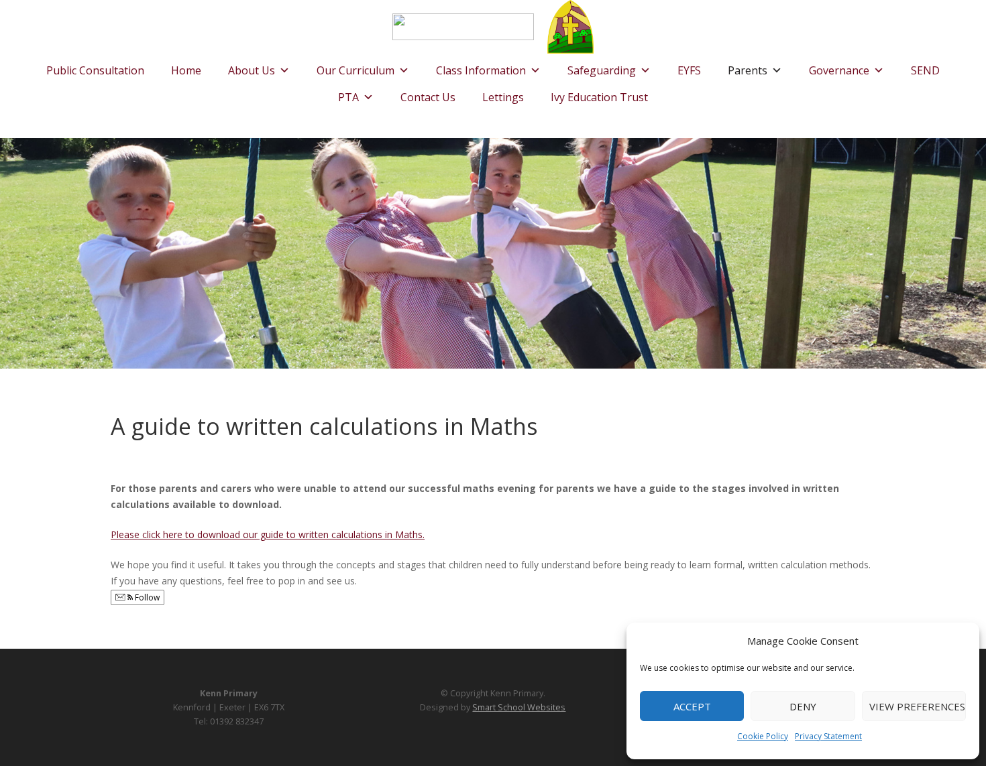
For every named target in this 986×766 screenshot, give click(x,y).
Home (186, 70)
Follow (146, 597)
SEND (925, 70)
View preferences (917, 706)
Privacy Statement (828, 736)
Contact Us (427, 97)
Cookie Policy (762, 736)
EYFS (689, 70)
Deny (802, 706)
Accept (692, 706)
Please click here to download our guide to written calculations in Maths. (268, 534)
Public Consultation (95, 70)
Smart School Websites (518, 707)
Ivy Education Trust (599, 97)
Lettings (503, 97)
